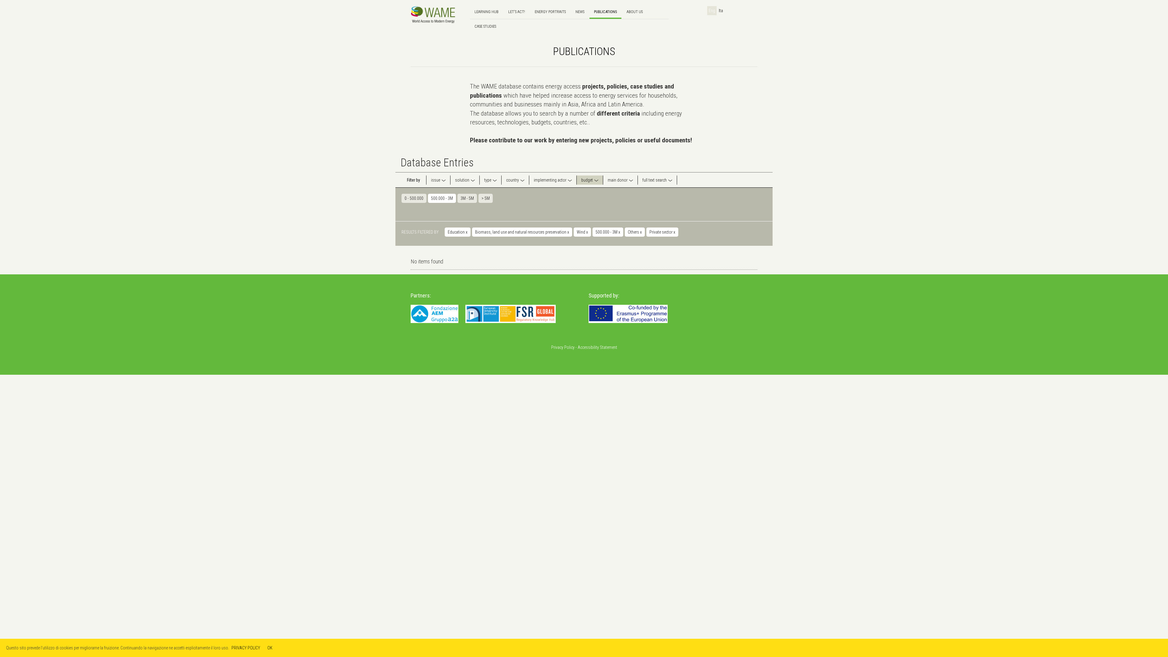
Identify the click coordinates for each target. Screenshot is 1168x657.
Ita (721, 10)
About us (635, 11)
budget (587, 180)
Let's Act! (516, 11)
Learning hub (486, 11)
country (512, 180)
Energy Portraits (550, 11)
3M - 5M (467, 198)
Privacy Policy (563, 347)
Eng (712, 10)
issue (435, 180)
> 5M (485, 198)
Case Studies (485, 26)
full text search (654, 180)
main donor (617, 180)
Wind (582, 232)
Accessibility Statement (597, 347)
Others (635, 232)
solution (462, 180)
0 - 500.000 (414, 198)
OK (270, 647)
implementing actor (550, 180)
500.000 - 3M (442, 198)
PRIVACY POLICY (245, 647)
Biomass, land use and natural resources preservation (522, 232)
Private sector (662, 232)
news (579, 11)
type (487, 180)
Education (458, 232)
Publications (605, 11)
